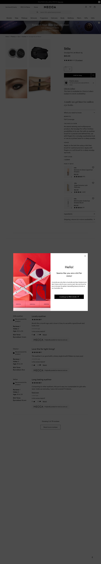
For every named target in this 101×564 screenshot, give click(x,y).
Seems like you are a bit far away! (69, 274)
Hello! (69, 267)
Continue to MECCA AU (68, 297)
